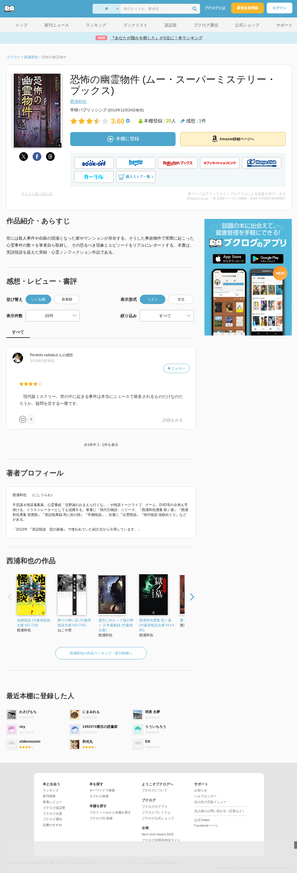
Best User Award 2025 (158, 834)
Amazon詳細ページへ (237, 139)
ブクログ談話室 (54, 807)
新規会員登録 (247, 8)
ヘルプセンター (205, 796)
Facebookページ (206, 825)
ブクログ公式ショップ (158, 818)
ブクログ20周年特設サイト (161, 840)
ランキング (51, 790)
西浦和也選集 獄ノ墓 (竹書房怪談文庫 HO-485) (156, 625)
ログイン (280, 8)
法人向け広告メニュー (210, 802)
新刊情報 (49, 796)
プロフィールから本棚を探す (110, 812)
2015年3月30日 (42, 361)
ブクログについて (154, 790)
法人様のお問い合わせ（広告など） (219, 811)
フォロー (177, 368)
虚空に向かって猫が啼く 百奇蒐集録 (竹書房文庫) (115, 625)
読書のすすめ (52, 825)
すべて (18, 332)
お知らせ (200, 790)
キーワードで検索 (102, 790)
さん (46, 355)
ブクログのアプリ (154, 806)
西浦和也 (78, 101)
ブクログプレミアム (156, 812)
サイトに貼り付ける (37, 194)
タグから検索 (99, 796)
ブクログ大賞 (52, 813)
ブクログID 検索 (101, 818)
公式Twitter (202, 820)
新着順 (67, 299)
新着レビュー (52, 802)
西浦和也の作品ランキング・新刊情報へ (101, 653)
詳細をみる (172, 420)
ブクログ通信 (52, 819)
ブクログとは (214, 8)
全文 (181, 299)
